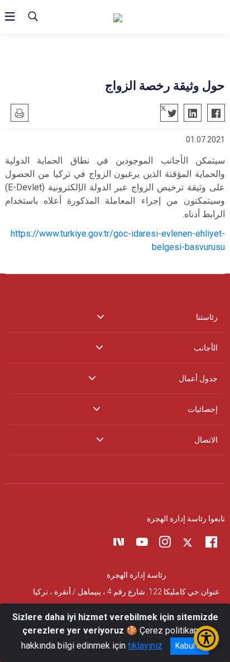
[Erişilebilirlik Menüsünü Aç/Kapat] (206, 638)
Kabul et (189, 645)
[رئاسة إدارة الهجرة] (169, 16)
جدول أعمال (198, 378)
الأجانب (206, 347)
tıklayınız (145, 645)
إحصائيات (203, 409)
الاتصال (206, 439)
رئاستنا (207, 317)
